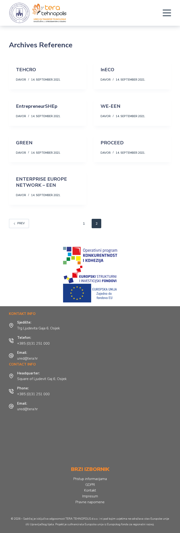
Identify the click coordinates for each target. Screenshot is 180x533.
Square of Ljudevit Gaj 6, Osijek (42, 378)
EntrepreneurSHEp (36, 106)
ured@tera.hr (27, 358)
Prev (21, 223)
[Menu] (167, 13)
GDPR (90, 484)
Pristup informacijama (90, 479)
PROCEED (112, 143)
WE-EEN (110, 106)
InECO (107, 70)
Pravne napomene (90, 502)
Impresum (90, 496)
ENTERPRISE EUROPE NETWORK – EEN (41, 182)
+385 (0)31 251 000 (33, 343)
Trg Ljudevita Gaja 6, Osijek (38, 328)
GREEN (24, 143)
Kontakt (90, 490)
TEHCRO (26, 70)
